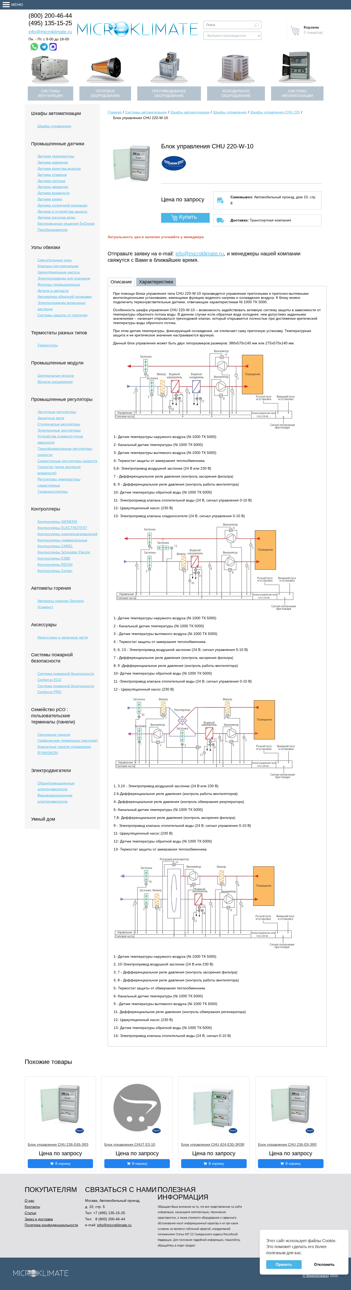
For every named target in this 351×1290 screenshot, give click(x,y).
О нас (29, 1200)
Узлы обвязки (45, 247)
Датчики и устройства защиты (62, 211)
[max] (53, 47)
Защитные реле (51, 418)
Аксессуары (44, 624)
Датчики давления (53, 162)
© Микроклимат (316, 1276)
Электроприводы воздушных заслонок (62, 306)
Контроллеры (45, 509)
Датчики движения (53, 187)
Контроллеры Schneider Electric (64, 552)
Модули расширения (55, 382)
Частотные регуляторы (57, 412)
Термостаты (48, 345)
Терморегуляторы (53, 491)
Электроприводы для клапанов (64, 278)
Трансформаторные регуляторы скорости (65, 451)
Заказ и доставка (39, 1219)
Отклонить (324, 1264)
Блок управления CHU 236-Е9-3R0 (287, 1144)
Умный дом (43, 819)
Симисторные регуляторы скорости (67, 461)
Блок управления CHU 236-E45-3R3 (58, 1144)
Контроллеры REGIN (55, 564)
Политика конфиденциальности (51, 1225)
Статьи (30, 1213)
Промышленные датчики (57, 143)
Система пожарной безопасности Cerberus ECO (66, 676)
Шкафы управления (54, 126)
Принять (284, 1264)
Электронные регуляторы (59, 430)
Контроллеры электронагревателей (67, 534)
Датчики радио (50, 199)
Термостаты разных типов (59, 332)
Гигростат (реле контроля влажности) (59, 470)
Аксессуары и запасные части (63, 637)
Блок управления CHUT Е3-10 (129, 1144)
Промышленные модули (57, 362)
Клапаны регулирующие (58, 266)
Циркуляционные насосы (59, 272)
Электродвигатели (51, 770)
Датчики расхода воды (56, 217)
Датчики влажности (54, 193)
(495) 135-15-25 (50, 23)
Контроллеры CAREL (55, 546)
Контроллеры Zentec (55, 571)
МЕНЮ (17, 5)
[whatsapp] (34, 46)
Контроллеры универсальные (62, 540)
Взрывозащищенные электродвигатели (55, 798)
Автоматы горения (51, 588)
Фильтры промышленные (59, 284)
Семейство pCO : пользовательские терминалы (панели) (53, 715)
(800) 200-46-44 (50, 15)
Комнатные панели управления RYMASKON (64, 750)
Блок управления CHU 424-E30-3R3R (212, 1144)
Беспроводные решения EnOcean (66, 223)
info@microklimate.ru (50, 31)
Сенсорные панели (54, 734)
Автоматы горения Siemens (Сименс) (61, 604)
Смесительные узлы (55, 260)
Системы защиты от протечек (62, 315)
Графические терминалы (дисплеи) (68, 740)
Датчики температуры (56, 156)
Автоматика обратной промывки (65, 296)
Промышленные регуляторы (62, 399)
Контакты (32, 1207)
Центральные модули (56, 375)
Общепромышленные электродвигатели (56, 786)
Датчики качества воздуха (59, 168)
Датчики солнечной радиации (62, 205)
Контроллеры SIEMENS (57, 521)
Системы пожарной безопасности (52, 658)
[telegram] (44, 47)
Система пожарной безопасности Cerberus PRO (66, 689)
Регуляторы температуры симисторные (59, 482)
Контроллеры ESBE (54, 558)
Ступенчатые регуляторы (59, 424)
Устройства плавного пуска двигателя (60, 439)
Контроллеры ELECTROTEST (62, 528)
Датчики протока (51, 181)
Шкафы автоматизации (56, 113)
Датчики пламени (52, 175)
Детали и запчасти (53, 291)
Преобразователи (53, 230)
